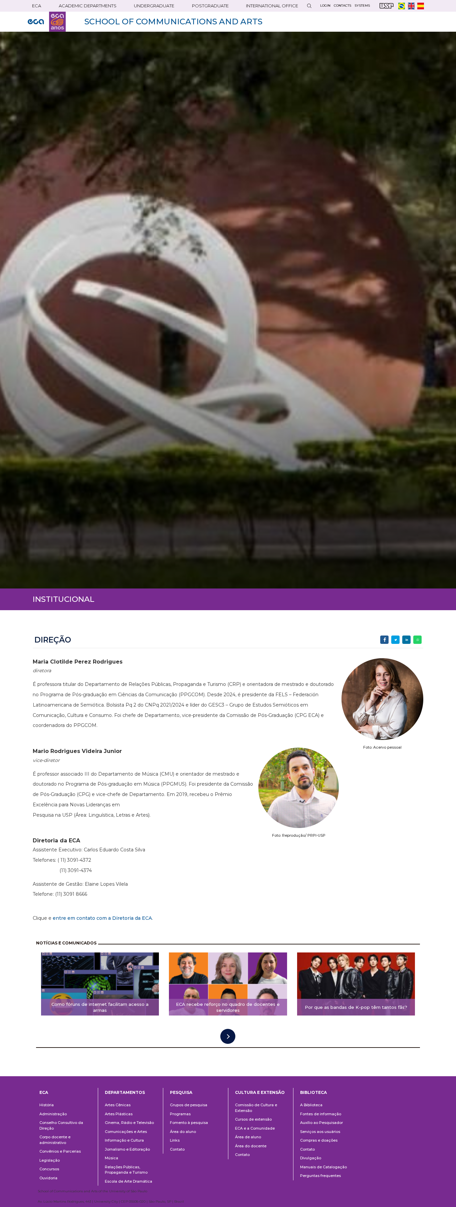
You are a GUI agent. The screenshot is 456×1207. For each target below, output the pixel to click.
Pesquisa (181, 1092)
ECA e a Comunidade (255, 1128)
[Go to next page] (227, 1036)
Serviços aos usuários (320, 1131)
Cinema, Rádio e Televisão (129, 1122)
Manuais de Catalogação (323, 1167)
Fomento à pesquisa (189, 1122)
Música (111, 1158)
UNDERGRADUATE (154, 5)
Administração (53, 1114)
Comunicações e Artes (126, 1131)
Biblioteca (313, 1092)
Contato (177, 1149)
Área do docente (250, 1146)
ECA (36, 5)
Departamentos (125, 1092)
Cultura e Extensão (260, 1092)
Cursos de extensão (253, 1119)
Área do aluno (183, 1131)
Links (175, 1140)
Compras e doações (318, 1140)
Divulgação (310, 1158)
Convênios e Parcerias (60, 1151)
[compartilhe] (384, 640)
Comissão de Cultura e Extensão (256, 1108)
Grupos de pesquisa (188, 1105)
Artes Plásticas (119, 1114)
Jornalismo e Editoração (127, 1149)
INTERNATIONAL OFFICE (272, 5)
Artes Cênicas (118, 1105)
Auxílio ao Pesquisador (321, 1122)
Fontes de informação (320, 1114)
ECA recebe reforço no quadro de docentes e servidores (228, 1007)
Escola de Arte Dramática (128, 1181)
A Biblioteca (311, 1105)
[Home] (47, 22)
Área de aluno (248, 1137)
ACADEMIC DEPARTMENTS (88, 5)
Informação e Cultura (124, 1140)
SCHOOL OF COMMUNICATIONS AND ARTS (173, 21)
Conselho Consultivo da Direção (61, 1125)
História (46, 1105)
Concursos (49, 1169)
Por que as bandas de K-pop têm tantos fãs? (356, 1007)
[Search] (309, 6)
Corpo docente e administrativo (54, 1140)
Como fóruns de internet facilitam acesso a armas (100, 1007)
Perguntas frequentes (320, 1175)
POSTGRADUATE (210, 5)
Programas (180, 1114)
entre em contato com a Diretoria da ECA (102, 918)
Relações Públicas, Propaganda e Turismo (126, 1170)
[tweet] (395, 640)
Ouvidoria (48, 1178)
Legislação (49, 1160)
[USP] (386, 6)
